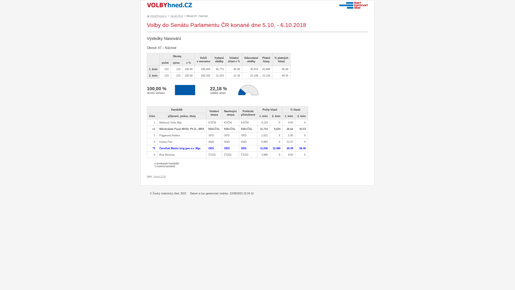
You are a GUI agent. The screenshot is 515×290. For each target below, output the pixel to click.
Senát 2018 (176, 16)
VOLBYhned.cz (158, 16)
